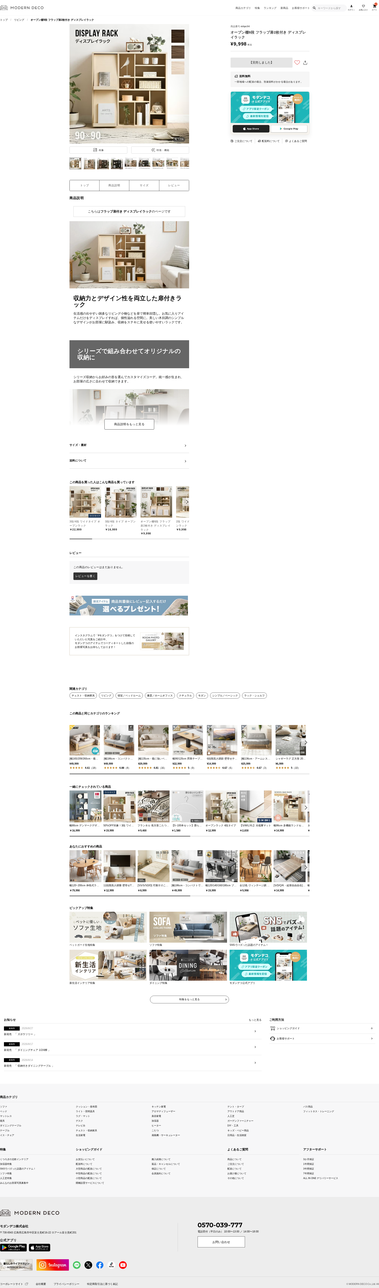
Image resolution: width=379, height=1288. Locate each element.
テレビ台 (80, 1144)
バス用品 (308, 1125)
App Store (253, 128)
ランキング (270, 8)
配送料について (271, 141)
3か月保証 (308, 1178)
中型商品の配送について (89, 1192)
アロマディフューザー (163, 1130)
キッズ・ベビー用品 (238, 1149)
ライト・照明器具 (85, 1130)
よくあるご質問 (298, 141)
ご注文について (243, 141)
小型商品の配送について (89, 1197)
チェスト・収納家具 (83, 695)
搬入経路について (161, 1178)
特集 (257, 8)
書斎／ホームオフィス (160, 695)
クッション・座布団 (86, 1125)
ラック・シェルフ (254, 695)
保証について (159, 1187)
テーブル (4, 1149)
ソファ (3, 1125)
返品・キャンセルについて (166, 1183)
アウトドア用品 (235, 1130)
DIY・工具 (232, 1144)
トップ (4, 19)
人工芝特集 (6, 1197)
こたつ (155, 1149)
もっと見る (255, 1038)
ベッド (3, 1130)
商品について (234, 1178)
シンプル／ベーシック (225, 695)
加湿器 (155, 1140)
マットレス (6, 1135)
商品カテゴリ (243, 8)
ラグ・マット (83, 1135)
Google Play (290, 128)
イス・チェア (7, 1154)
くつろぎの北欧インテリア (7, 1178)
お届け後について (234, 1192)
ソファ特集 (6, 1192)
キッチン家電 (159, 1125)
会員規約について (161, 1192)
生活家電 (80, 1154)
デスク (79, 1140)
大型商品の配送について (89, 1187)
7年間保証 (308, 1192)
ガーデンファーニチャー (240, 1140)
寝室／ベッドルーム (129, 695)
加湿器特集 (6, 1183)
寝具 (2, 1140)
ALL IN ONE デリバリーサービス (310, 1197)
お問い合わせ (221, 1261)
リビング (19, 19)
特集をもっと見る (189, 1018)
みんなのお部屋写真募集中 (7, 1202)
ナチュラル (185, 695)
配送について (234, 1187)
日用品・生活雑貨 (236, 1154)
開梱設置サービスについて (90, 1202)
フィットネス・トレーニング (318, 1130)
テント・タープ (235, 1125)
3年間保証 (308, 1187)
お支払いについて (85, 1178)
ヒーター (156, 1144)
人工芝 (231, 1135)
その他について (234, 1197)
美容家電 (156, 1135)
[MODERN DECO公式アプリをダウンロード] (270, 107)
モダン (202, 695)
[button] (186, 502)
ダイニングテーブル (10, 1144)
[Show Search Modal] (314, 8)
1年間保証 (308, 1183)
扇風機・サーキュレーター (166, 1154)
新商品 (284, 8)
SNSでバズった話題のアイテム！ (7, 1187)
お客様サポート (301, 8)
